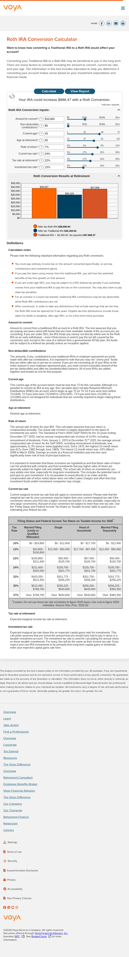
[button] (64, 110)
